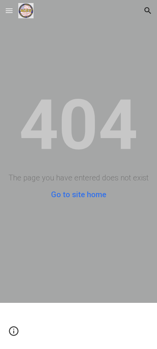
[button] (9, 10)
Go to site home (78, 194)
